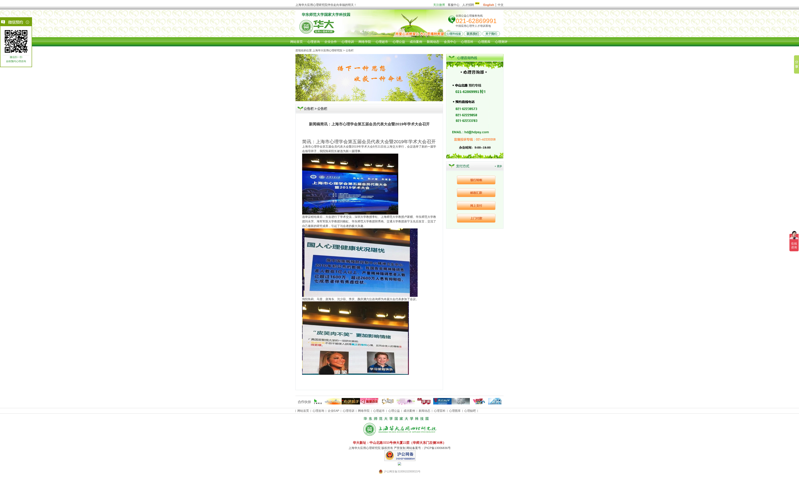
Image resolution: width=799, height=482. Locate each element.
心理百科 (439, 410)
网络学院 (364, 410)
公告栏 (322, 108)
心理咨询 (313, 41)
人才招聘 (468, 4)
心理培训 (348, 410)
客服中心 (453, 4)
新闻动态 (424, 410)
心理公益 (394, 410)
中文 (501, 4)
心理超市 (379, 410)
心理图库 (455, 410)
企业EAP (333, 410)
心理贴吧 (470, 410)
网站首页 (296, 41)
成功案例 (409, 410)
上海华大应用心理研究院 (327, 50)
